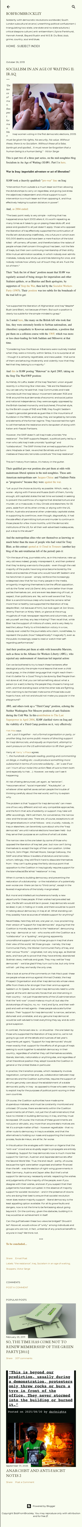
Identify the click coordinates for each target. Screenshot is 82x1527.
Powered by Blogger (44, 1506)
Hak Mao (11, 730)
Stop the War (28, 286)
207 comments (23, 1358)
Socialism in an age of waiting (53, 1263)
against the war (53, 482)
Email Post (21, 1258)
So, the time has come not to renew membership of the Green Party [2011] (39, 1346)
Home (10, 46)
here (63, 162)
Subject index (28, 46)
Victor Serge (23, 1268)
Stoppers (11, 1268)
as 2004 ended (20, 209)
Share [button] (9, 1258)
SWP (51, 333)
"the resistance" (22, 1263)
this (14, 371)
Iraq (34, 1263)
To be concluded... (16, 1244)
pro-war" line (50, 180)
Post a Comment (17, 1287)
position (33, 290)
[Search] (73, 6)
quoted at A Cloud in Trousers (44, 546)
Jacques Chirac (46, 477)
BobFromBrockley (23, 13)
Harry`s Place (23, 752)
